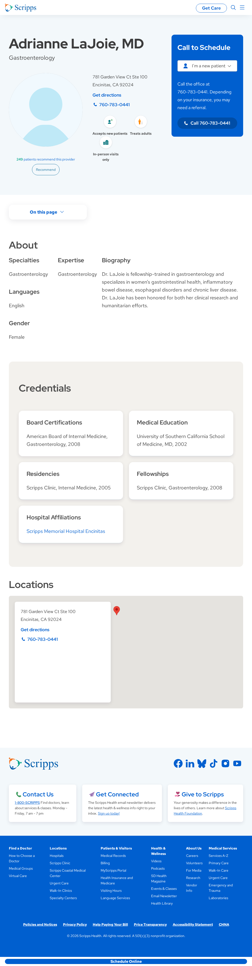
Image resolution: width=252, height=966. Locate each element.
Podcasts (158, 868)
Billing (105, 863)
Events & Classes (164, 888)
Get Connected (117, 794)
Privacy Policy (75, 924)
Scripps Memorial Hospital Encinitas (66, 531)
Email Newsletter (164, 896)
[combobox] (207, 66)
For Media (193, 870)
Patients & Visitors (116, 848)
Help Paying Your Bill (110, 924)
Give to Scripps (203, 794)
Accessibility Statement (193, 924)
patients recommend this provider (45, 159)
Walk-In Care (218, 870)
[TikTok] (214, 763)
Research (193, 878)
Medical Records (113, 855)
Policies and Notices (40, 924)
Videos (156, 861)
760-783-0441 (114, 104)
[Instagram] (225, 763)
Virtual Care (18, 876)
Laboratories (218, 898)
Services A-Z (218, 855)
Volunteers (194, 863)
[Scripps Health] (20, 7)
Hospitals (56, 855)
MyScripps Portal (113, 870)
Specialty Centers (63, 898)
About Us (194, 848)
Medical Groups (21, 868)
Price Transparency (150, 924)
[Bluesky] (202, 763)
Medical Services (223, 848)
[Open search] (233, 8)
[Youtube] (237, 763)
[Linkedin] (190, 763)
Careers (192, 855)
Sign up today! (109, 813)
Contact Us (38, 794)
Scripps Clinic (60, 863)
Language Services (115, 898)
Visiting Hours (111, 890)
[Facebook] (178, 763)
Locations (58, 848)
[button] (116, 610)
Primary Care (219, 863)
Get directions (107, 95)
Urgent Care (59, 883)
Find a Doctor (20, 848)
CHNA (224, 924)
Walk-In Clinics (61, 890)
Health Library (162, 903)
